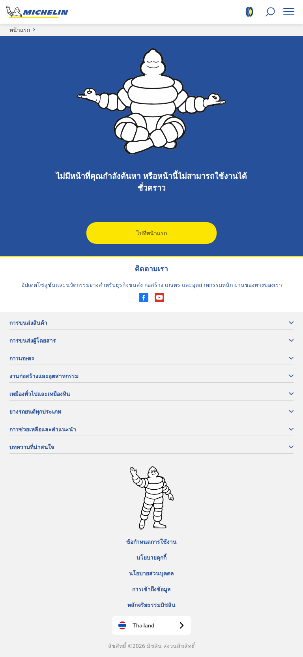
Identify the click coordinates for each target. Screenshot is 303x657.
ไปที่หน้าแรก (152, 233)
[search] (270, 12)
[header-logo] (37, 12)
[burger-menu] (289, 12)
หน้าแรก (19, 30)
